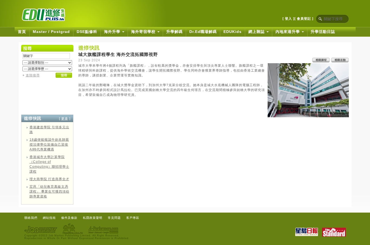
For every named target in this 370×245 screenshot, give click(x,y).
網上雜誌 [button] (257, 31)
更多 (64, 118)
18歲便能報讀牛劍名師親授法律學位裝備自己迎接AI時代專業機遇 (49, 144)
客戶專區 (132, 217)
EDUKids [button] (232, 31)
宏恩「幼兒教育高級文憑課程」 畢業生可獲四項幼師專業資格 (49, 191)
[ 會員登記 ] (303, 19)
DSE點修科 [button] (87, 31)
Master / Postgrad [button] (51, 31)
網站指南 (49, 217)
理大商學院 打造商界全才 (49, 179)
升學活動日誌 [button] (323, 31)
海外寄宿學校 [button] (144, 31)
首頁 (22, 31)
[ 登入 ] (288, 19)
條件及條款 (69, 217)
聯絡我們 (30, 217)
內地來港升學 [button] (288, 31)
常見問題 (114, 217)
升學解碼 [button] (174, 31)
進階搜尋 (33, 75)
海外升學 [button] (113, 31)
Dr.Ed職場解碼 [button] (203, 31)
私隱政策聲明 (92, 217)
